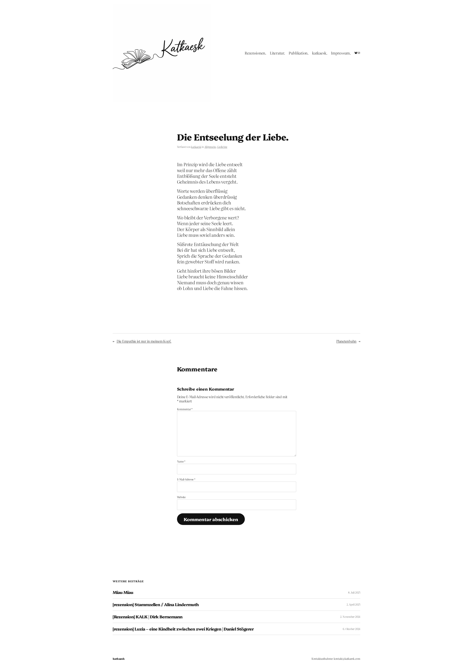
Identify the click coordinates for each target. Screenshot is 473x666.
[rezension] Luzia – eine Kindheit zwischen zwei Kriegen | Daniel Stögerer (183, 629)
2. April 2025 (353, 604)
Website (181, 497)
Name (181, 461)
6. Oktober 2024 (351, 629)
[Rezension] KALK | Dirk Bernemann (147, 616)
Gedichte (222, 147)
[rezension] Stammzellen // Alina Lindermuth (156, 604)
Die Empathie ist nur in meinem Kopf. (144, 341)
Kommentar (185, 409)
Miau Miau (123, 592)
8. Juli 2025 (354, 592)
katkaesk (196, 147)
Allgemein (210, 147)
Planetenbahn (346, 341)
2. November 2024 (350, 616)
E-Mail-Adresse (186, 479)
